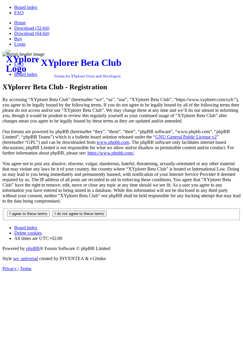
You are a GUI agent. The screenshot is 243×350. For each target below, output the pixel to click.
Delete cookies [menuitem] (28, 233)
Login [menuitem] (19, 44)
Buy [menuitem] (18, 38)
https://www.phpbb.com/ (110, 152)
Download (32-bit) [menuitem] (31, 28)
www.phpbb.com (113, 142)
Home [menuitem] (20, 22)
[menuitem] (25, 7)
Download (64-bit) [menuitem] (31, 33)
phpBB (33, 248)
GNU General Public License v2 (186, 136)
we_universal (25, 258)
